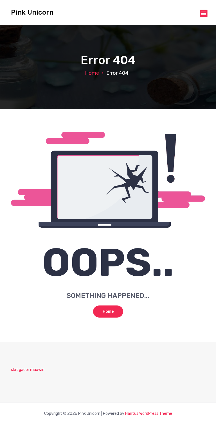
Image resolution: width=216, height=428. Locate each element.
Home (92, 73)
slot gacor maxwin (27, 369)
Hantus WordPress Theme (148, 413)
